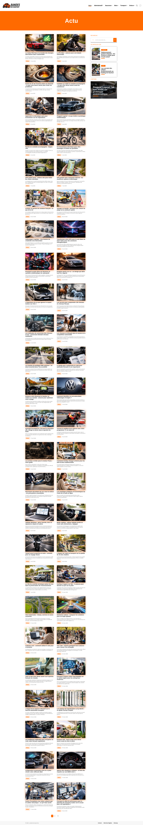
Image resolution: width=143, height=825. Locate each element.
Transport (104, 49)
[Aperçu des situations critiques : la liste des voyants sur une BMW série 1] (71, 760)
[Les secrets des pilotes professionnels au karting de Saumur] (96, 70)
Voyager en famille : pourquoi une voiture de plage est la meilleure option (71, 209)
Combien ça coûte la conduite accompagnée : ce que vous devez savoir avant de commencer (71, 85)
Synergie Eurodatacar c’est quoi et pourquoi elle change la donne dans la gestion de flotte (39, 430)
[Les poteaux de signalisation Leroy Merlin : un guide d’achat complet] (71, 698)
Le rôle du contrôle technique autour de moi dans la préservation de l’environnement (39, 584)
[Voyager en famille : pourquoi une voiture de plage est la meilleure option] (71, 198)
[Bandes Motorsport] (11, 5)
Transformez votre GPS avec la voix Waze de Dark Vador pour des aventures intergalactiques (71, 241)
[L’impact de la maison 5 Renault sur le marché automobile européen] (39, 698)
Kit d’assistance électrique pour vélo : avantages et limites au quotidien (69, 147)
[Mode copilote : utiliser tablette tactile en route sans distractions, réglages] (71, 512)
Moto (103, 65)
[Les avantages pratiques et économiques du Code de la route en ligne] (71, 481)
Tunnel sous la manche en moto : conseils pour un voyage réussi (38, 554)
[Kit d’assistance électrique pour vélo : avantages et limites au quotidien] (71, 136)
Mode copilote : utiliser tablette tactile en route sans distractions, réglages (70, 523)
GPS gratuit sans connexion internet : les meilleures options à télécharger (70, 178)
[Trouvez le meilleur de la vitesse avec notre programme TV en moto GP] (71, 418)
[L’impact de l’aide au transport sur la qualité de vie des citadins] (71, 543)
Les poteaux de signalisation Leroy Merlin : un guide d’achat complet (70, 709)
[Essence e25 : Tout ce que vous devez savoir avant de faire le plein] (71, 729)
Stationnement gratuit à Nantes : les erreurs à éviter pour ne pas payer (108, 54)
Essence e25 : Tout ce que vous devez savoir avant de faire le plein (69, 740)
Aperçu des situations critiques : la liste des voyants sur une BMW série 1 (71, 771)
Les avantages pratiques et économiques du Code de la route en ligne (71, 492)
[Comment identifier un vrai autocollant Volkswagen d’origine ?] (71, 386)
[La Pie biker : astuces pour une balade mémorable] (71, 42)
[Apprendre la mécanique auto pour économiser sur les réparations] (39, 105)
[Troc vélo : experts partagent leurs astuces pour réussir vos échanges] (71, 635)
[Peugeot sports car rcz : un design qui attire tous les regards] (71, 261)
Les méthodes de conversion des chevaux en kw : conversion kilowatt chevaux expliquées (38, 334)
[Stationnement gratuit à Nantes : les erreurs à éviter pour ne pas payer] (96, 54)
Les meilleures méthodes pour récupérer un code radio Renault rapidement (39, 740)
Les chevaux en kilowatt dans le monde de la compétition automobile (71, 333)
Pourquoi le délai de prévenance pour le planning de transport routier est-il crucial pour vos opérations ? (70, 802)
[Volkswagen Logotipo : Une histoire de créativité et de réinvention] (39, 229)
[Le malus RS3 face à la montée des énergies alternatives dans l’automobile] (39, 42)
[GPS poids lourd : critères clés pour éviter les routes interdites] (39, 167)
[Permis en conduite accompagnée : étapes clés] (39, 136)
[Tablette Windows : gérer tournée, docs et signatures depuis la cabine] (39, 512)
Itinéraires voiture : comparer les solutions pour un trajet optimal (70, 615)
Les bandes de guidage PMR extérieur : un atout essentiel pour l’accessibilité (38, 366)
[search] (137, 5)
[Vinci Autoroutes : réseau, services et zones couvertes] (39, 604)
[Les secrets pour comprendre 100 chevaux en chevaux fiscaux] (71, 292)
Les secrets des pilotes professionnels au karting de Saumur (107, 70)
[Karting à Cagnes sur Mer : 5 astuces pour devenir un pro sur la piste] (71, 573)
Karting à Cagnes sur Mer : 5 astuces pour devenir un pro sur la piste (70, 584)
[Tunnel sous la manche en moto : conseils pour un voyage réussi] (39, 543)
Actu (27, 61)
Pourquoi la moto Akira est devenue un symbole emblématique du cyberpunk (37, 272)
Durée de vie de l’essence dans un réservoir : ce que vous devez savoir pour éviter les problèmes (39, 85)
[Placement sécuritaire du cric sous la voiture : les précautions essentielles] (39, 481)
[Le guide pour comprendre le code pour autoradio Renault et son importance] (71, 355)
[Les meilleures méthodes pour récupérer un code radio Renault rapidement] (39, 729)
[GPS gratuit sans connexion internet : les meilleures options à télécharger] (71, 167)
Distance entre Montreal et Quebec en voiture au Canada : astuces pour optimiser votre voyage (39, 398)
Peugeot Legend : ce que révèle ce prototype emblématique (103, 90)
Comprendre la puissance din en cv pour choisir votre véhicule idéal (38, 771)
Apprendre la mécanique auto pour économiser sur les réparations (36, 116)
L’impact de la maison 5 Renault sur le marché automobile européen (37, 709)
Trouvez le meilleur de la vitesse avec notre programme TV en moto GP (70, 429)
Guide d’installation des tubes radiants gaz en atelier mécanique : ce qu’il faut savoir (39, 801)
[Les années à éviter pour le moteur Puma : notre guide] (39, 450)
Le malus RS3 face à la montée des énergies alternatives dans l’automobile (39, 53)
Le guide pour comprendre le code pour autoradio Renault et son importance (69, 366)
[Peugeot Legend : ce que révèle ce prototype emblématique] (71, 105)
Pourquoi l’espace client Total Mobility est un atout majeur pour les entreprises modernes (70, 678)
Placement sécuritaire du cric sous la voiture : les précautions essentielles (39, 492)
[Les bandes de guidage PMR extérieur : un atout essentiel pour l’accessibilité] (39, 355)
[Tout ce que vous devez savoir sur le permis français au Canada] (39, 666)
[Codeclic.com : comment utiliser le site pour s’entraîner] (39, 635)
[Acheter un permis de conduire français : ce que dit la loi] (39, 198)
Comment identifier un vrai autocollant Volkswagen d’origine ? (69, 397)
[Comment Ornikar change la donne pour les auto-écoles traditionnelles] (71, 450)
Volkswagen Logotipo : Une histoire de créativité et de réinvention (37, 240)
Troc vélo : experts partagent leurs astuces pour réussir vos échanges (70, 646)
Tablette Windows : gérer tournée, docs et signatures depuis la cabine (38, 523)
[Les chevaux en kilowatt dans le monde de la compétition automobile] (71, 323)
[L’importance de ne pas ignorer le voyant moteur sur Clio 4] (39, 292)
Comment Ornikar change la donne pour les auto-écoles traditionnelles (71, 461)
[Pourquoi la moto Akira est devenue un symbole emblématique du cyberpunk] (39, 261)
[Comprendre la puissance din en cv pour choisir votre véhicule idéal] (39, 760)
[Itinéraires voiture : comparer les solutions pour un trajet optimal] (71, 604)
